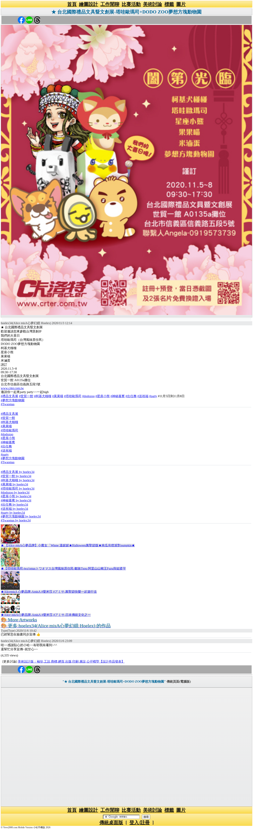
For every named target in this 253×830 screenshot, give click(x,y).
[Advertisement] (126, 747)
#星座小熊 (102, 396)
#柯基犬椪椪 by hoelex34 (17, 480)
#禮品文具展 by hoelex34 (17, 472)
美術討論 (152, 4)
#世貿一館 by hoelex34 (16, 476)
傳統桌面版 (111, 822)
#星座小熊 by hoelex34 (16, 496)
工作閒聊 (109, 4)
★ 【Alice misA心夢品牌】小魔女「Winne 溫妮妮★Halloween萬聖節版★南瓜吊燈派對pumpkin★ (68, 545)
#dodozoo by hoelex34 (15, 492)
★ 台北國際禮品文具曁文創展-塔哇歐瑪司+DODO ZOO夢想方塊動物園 (126, 11)
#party (153, 396)
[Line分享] (29, 19)
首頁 (72, 4)
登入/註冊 (139, 822)
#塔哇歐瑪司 (72, 396)
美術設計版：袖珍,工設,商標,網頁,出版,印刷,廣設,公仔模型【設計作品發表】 (71, 661)
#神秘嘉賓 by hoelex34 (16, 500)
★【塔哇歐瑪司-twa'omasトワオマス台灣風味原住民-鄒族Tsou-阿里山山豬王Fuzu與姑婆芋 (63, 568)
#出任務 (131, 396)
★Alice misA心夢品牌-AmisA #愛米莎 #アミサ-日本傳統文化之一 (46, 614)
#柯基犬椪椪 (42, 396)
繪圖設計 (88, 4)
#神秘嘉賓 (117, 396)
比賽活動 (131, 4)
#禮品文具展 (9, 396)
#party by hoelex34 (13, 512)
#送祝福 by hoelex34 (14, 508)
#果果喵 (57, 396)
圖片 (181, 4)
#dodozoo (88, 396)
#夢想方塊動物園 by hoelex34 (21, 516)
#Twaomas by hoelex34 (16, 520)
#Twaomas (7, 404)
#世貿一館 (26, 396)
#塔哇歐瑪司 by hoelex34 (17, 488)
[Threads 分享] (37, 19)
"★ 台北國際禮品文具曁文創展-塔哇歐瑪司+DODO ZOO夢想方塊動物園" (114, 681)
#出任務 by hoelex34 (14, 504)
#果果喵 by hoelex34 (14, 484)
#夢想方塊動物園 (13, 400)
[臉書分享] (21, 19)
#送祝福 (142, 396)
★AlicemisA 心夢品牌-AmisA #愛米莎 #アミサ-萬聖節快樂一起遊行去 (49, 591)
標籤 (169, 4)
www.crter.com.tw (12, 388)
